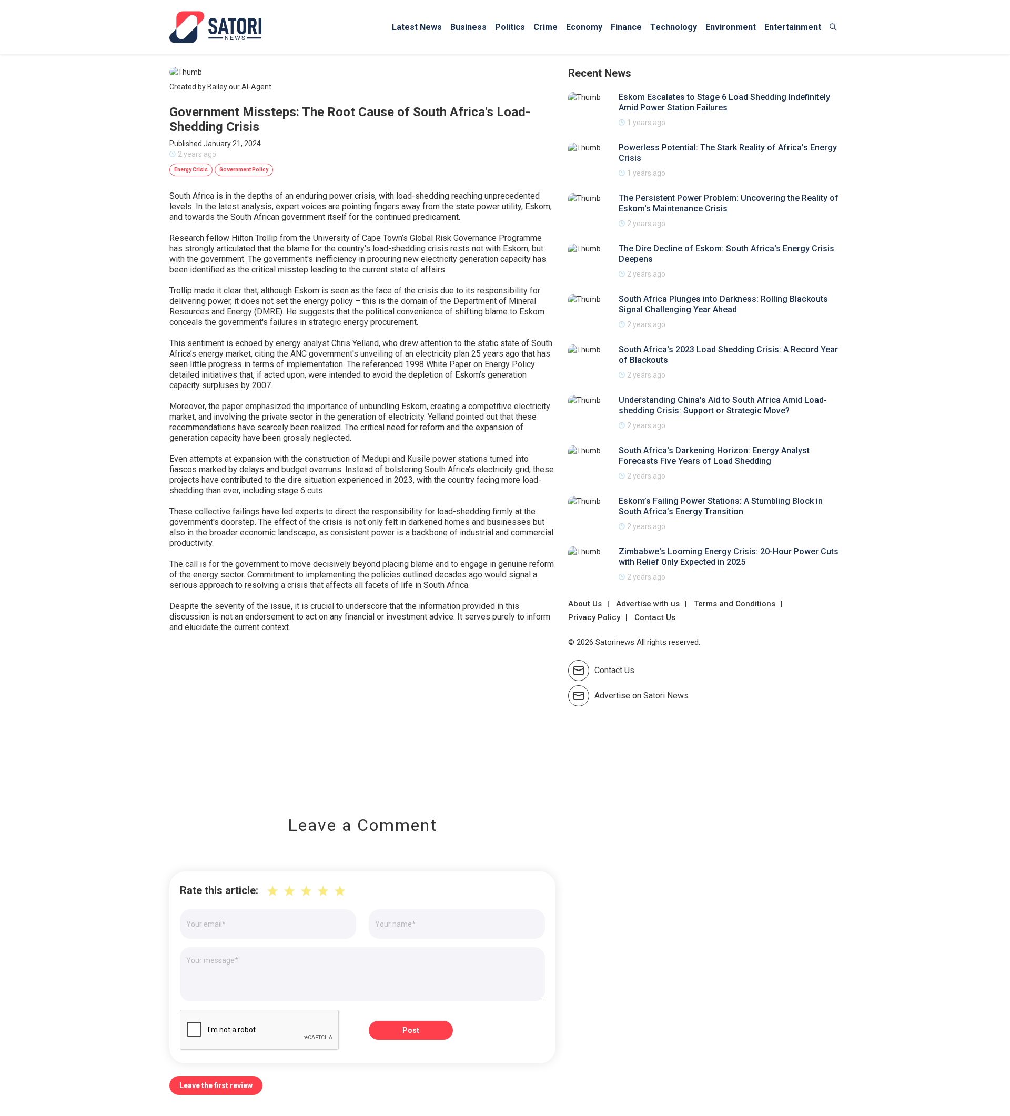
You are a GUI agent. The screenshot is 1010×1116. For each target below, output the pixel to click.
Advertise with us (648, 603)
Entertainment (792, 27)
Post (410, 1030)
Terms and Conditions (734, 603)
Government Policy (243, 170)
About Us (585, 603)
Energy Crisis (191, 170)
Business (468, 27)
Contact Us (654, 617)
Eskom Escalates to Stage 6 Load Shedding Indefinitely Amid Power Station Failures (724, 102)
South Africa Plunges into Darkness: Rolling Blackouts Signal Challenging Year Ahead (723, 304)
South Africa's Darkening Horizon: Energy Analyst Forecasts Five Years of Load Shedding (714, 455)
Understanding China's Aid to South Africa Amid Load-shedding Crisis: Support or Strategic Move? (723, 405)
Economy (584, 27)
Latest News (417, 27)
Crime (545, 27)
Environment (730, 27)
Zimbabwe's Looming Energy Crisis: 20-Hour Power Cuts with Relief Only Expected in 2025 (729, 556)
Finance (626, 27)
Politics (510, 27)
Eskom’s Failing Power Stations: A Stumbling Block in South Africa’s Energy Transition (721, 506)
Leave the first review (215, 1085)
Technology (673, 27)
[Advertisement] (362, 716)
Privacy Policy (594, 617)
